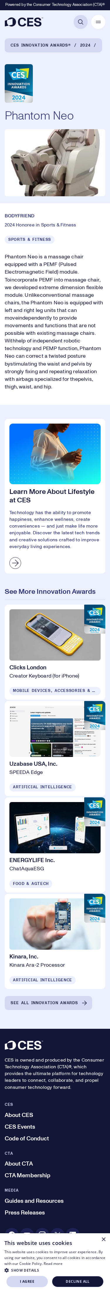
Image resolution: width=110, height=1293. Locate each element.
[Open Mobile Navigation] (98, 22)
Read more (53, 1263)
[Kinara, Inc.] (55, 941)
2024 (85, 45)
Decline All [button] (77, 1281)
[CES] (24, 22)
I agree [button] (27, 1281)
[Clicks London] (55, 652)
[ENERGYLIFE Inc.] (55, 845)
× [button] (103, 1239)
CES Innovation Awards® (41, 45)
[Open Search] (81, 22)
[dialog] (55, 1263)
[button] (55, 1270)
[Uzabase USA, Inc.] (55, 748)
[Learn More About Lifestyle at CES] (55, 496)
